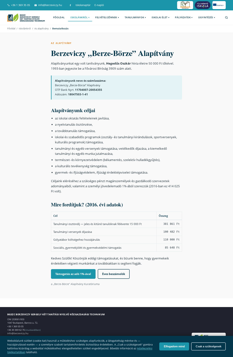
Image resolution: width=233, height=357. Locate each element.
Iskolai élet (160, 17)
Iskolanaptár (83, 5)
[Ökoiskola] (185, 5)
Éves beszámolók (113, 274)
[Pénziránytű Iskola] (203, 5)
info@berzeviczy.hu (50, 5)
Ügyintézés (206, 17)
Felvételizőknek (107, 17)
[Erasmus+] (219, 5)
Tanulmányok (135, 17)
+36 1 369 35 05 (20, 5)
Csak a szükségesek (208, 346)
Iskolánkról (80, 17)
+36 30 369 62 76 (16, 329)
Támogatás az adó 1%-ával (73, 274)
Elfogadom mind (174, 346)
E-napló (99, 5)
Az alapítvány (41, 28)
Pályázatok (183, 17)
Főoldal (59, 17)
